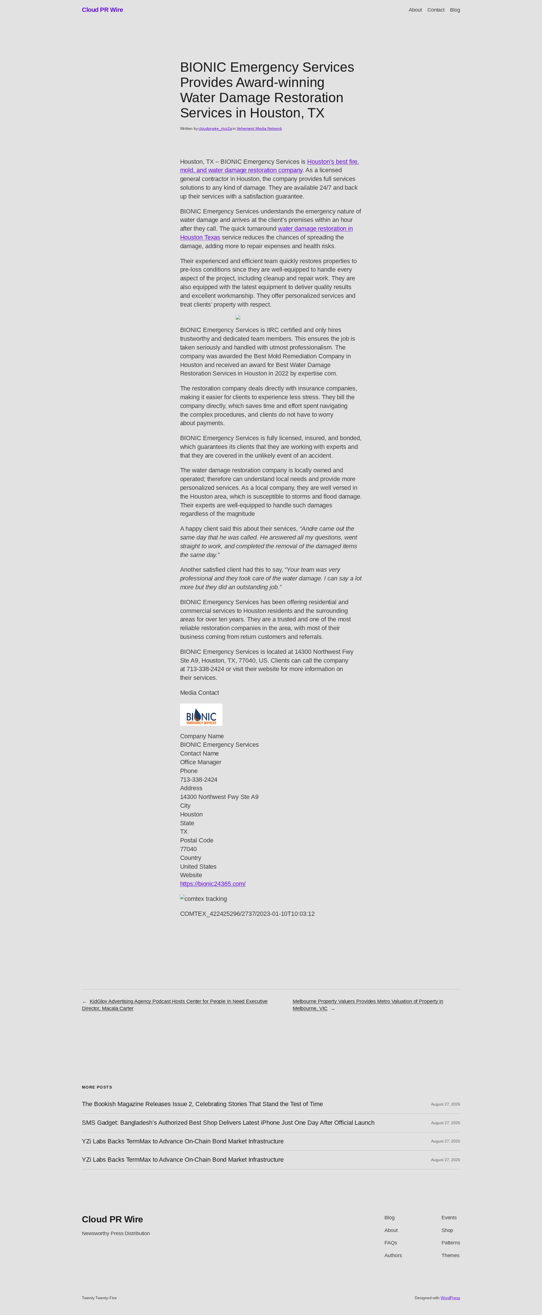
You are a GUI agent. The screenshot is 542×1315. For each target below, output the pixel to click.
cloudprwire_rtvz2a (215, 128)
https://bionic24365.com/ (213, 883)
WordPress (450, 1298)
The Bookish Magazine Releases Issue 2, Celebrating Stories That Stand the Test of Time (202, 1104)
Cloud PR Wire (102, 9)
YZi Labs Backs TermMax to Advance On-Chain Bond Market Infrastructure (183, 1141)
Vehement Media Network (259, 128)
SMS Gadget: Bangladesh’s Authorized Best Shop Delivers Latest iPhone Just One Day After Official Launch (228, 1122)
